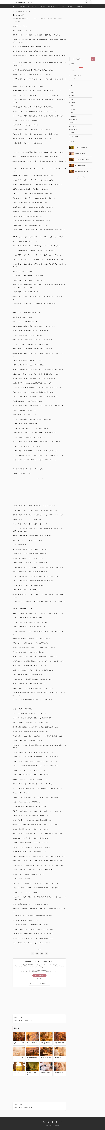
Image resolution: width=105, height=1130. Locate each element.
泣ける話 (60, 18)
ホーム (14, 6)
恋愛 (48, 18)
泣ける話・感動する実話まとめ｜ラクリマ (23, 2)
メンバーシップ (42, 6)
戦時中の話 (72, 129)
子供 (72, 106)
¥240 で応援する (39, 975)
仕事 (70, 89)
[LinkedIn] (52, 1122)
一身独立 (21, 1017)
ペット (71, 79)
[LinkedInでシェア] (41, 953)
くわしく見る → (39, 978)
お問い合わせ (80, 6)
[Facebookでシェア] (37, 953)
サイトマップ (51, 6)
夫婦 (70, 99)
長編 (70, 132)
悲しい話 (71, 126)
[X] (44, 1122)
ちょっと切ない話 (33, 18)
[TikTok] (61, 1122)
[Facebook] (56, 1122)
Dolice (52, 1125)
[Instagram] (48, 1122)
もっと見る (81, 177)
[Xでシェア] (32, 953)
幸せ (51, 18)
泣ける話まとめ (21, 6)
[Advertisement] (39, 490)
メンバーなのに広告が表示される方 (40, 983)
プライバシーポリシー (61, 6)
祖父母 (72, 116)
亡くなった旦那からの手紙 (25, 1020)
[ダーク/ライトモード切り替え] (90, 2)
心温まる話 (42, 18)
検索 (92, 59)
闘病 (19, 21)
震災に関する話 (73, 136)
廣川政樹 (57, 1125)
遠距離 (14, 21)
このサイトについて (32, 6)
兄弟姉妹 (71, 92)
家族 (70, 102)
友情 (70, 95)
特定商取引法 (71, 6)
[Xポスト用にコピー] (46, 953)
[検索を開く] (86, 2)
